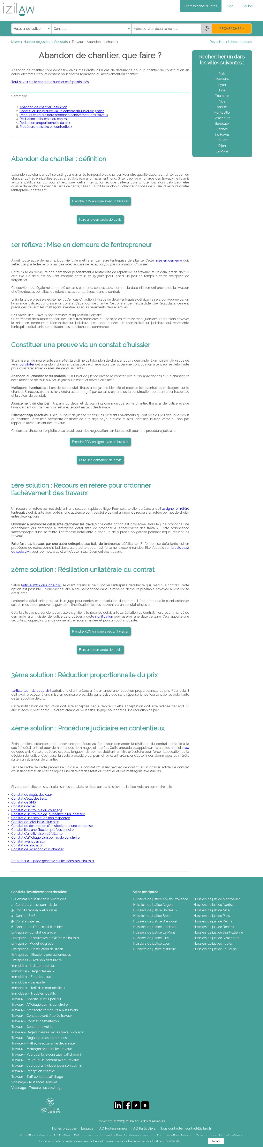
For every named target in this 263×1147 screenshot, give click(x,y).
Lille (222, 90)
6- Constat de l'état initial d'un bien (37, 927)
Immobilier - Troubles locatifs (33, 993)
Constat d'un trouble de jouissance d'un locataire (48, 814)
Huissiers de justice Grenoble (154, 921)
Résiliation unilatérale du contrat (44, 119)
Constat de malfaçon (27, 845)
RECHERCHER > (231, 29)
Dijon (222, 146)
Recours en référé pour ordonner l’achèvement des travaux (64, 115)
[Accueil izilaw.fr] (18, 17)
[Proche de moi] (206, 28)
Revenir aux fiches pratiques (231, 42)
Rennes (222, 129)
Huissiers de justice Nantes (213, 905)
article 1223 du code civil (32, 691)
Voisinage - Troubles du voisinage (36, 1088)
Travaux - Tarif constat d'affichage (37, 1077)
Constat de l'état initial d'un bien (35, 822)
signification (104, 616)
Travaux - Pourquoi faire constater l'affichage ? (46, 1054)
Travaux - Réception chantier (33, 1071)
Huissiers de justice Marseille (154, 949)
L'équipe (87, 1128)
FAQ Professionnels (112, 1128)
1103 (174, 748)
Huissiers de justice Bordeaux (155, 910)
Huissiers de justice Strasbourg (216, 938)
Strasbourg (222, 118)
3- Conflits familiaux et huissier (34, 910)
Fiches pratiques (64, 1128)
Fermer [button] (216, 1141)
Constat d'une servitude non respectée (40, 818)
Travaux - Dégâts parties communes (39, 1038)
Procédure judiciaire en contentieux (46, 127)
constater (27, 364)
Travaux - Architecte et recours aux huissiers (44, 1010)
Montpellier (222, 112)
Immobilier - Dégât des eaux (32, 971)
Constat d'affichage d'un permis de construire (45, 837)
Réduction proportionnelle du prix (45, 123)
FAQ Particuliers (143, 1128)
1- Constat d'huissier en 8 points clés (38, 899)
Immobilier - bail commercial (33, 966)
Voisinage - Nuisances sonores (34, 1082)
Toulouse (222, 96)
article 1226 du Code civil (41, 585)
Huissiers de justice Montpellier (216, 899)
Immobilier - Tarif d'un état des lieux (38, 988)
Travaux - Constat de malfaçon (35, 1021)
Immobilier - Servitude (28, 982)
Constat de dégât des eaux (31, 795)
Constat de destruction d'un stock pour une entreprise (52, 826)
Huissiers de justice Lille (151, 938)
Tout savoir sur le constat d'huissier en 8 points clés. (50, 82)
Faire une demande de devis (100, 219)
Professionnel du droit (200, 6)
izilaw (15, 42)
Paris (222, 74)
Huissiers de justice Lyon (151, 943)
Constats (61, 42)
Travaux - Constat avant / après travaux (41, 1016)
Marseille (222, 79)
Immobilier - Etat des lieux (31, 977)
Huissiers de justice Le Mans (154, 932)
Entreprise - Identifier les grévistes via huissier (45, 938)
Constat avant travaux (28, 841)
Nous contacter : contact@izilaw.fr (185, 1128)
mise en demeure (168, 260)
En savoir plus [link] (173, 1141)
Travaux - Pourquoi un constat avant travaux (45, 1060)
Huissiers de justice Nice (211, 910)
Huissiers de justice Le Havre (154, 927)
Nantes (222, 107)
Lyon (222, 85)
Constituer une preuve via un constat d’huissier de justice (62, 111)
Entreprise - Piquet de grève (32, 943)
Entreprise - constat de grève (33, 932)
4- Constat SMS (23, 916)
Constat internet (23, 806)
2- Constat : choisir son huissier (34, 905)
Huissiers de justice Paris (211, 916)
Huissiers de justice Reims (212, 921)
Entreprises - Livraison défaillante (36, 960)
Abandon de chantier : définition (43, 107)
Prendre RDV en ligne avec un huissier (100, 201)
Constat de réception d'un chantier (37, 849)
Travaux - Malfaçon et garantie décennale (43, 1043)
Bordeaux (222, 124)
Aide (229, 6)
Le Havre (222, 135)
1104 (185, 748)
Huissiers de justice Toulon (213, 943)
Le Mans (222, 151)
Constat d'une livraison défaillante (36, 834)
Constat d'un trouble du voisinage (36, 810)
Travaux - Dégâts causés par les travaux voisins (47, 1032)
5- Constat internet (25, 921)
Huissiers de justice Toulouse (215, 949)
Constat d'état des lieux (29, 798)
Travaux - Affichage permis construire (39, 1004)
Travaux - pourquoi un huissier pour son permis (46, 1065)
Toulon (222, 140)
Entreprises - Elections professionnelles (41, 955)
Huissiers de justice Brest (152, 916)
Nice (222, 101)
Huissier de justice (36, 42)
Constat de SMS (23, 802)
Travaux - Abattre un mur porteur (36, 999)
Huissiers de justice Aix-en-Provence (160, 899)
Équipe (247, 6)
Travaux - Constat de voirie (31, 1027)
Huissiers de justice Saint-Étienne (218, 932)
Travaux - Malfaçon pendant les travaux (41, 1049)
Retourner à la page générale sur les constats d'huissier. (53, 861)
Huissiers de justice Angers (153, 905)
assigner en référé (175, 509)
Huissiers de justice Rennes (213, 927)
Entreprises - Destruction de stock (37, 949)
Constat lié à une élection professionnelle (42, 830)
